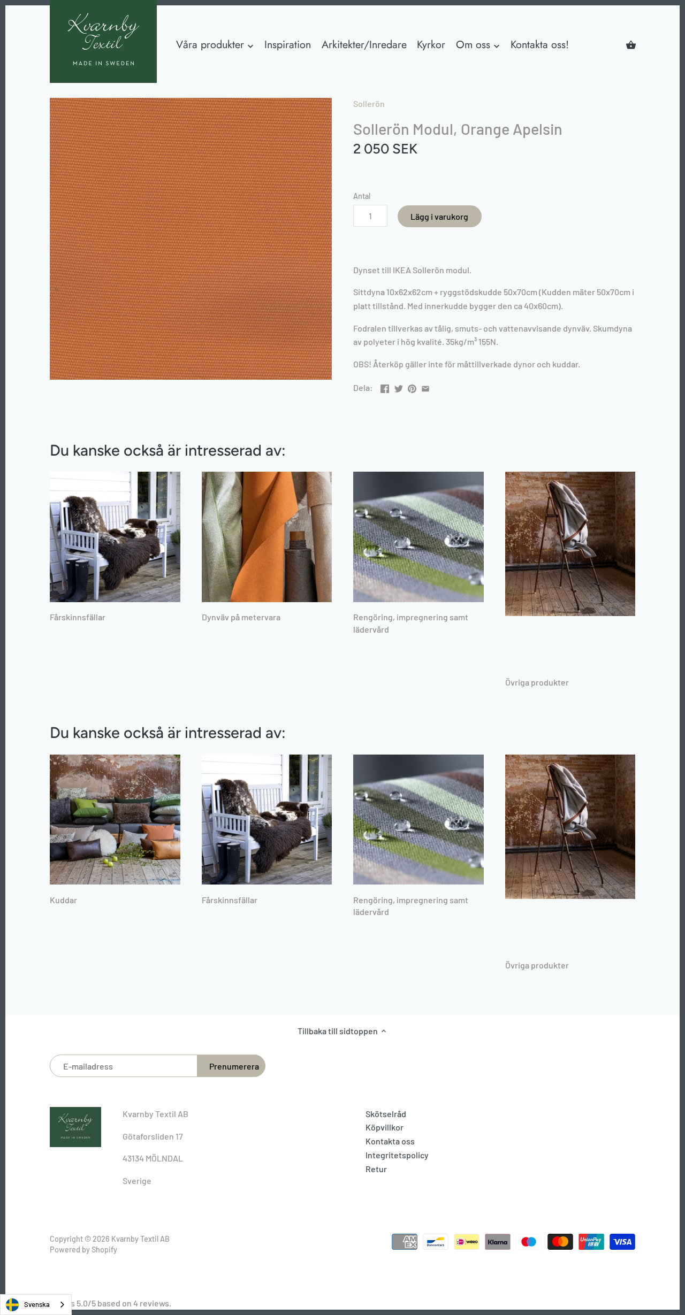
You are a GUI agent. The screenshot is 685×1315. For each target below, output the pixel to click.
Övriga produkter (537, 682)
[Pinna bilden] (412, 386)
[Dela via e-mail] (425, 386)
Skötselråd (386, 1114)
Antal (361, 196)
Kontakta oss (390, 1141)
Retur (376, 1169)
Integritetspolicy (397, 1155)
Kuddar (63, 900)
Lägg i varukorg (439, 216)
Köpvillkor (385, 1127)
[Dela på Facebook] (384, 386)
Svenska (37, 1304)
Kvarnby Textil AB (140, 1238)
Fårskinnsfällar (77, 617)
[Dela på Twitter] (398, 386)
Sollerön (369, 103)
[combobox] (36, 1304)
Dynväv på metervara (241, 617)
